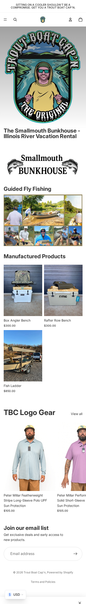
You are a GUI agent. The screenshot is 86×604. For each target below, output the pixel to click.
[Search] (15, 20)
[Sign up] (75, 554)
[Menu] (5, 19)
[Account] (70, 20)
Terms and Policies (43, 582)
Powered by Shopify (60, 572)
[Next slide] (77, 467)
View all (76, 414)
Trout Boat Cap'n (35, 572)
